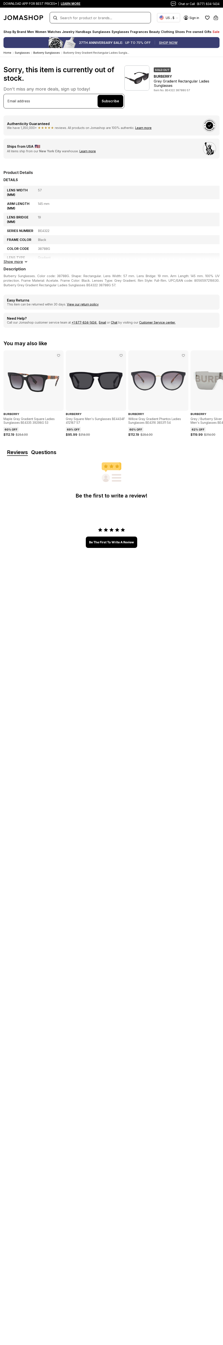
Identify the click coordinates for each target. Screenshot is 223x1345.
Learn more (143, 128)
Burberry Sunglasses (46, 52)
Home (7, 52)
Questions (43, 452)
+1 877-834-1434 (84, 322)
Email (102, 322)
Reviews (17, 452)
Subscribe (110, 101)
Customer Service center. (157, 322)
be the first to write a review (111, 542)
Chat (114, 322)
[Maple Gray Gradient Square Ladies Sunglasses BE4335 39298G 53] (58, 355)
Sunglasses (22, 52)
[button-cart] (215, 17)
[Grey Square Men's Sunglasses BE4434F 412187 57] (121, 355)
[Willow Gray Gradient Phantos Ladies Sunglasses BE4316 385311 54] (183, 355)
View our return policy (83, 304)
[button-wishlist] (207, 17)
